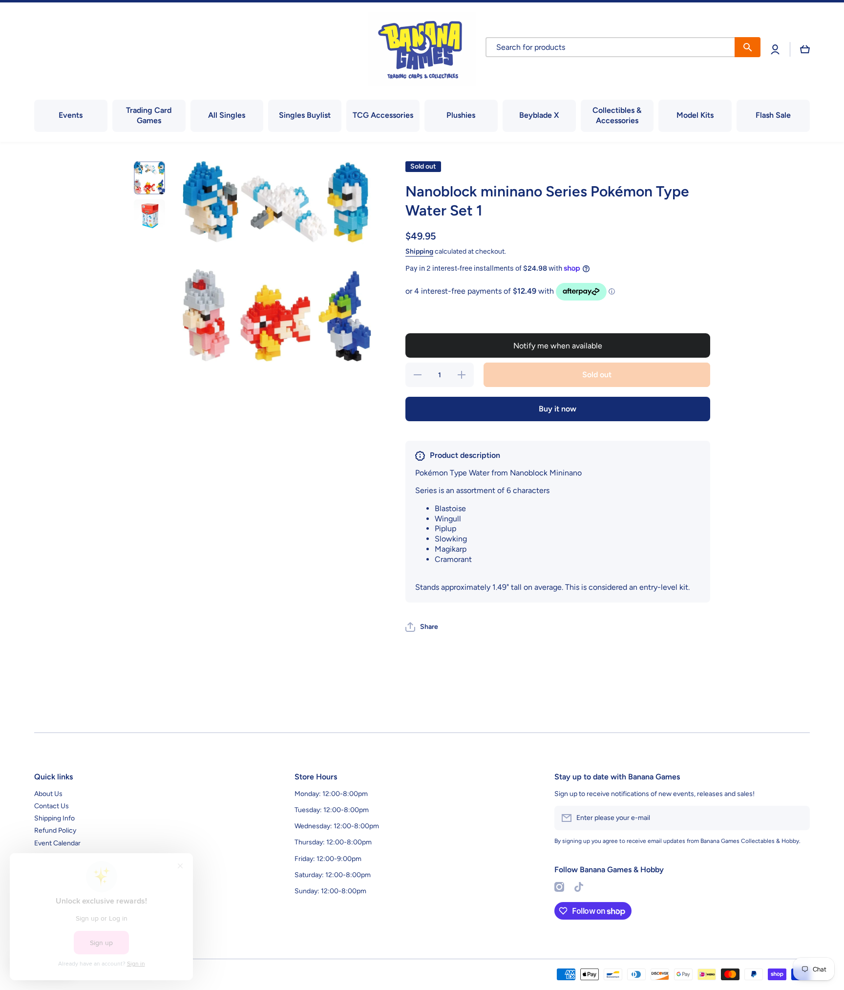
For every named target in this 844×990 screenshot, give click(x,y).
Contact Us (51, 806)
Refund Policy (55, 830)
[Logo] (422, 49)
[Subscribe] (797, 818)
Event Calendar (57, 843)
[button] (805, 49)
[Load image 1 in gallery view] (149, 177)
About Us (48, 794)
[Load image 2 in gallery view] (149, 215)
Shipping (419, 251)
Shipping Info (54, 818)
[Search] (747, 47)
